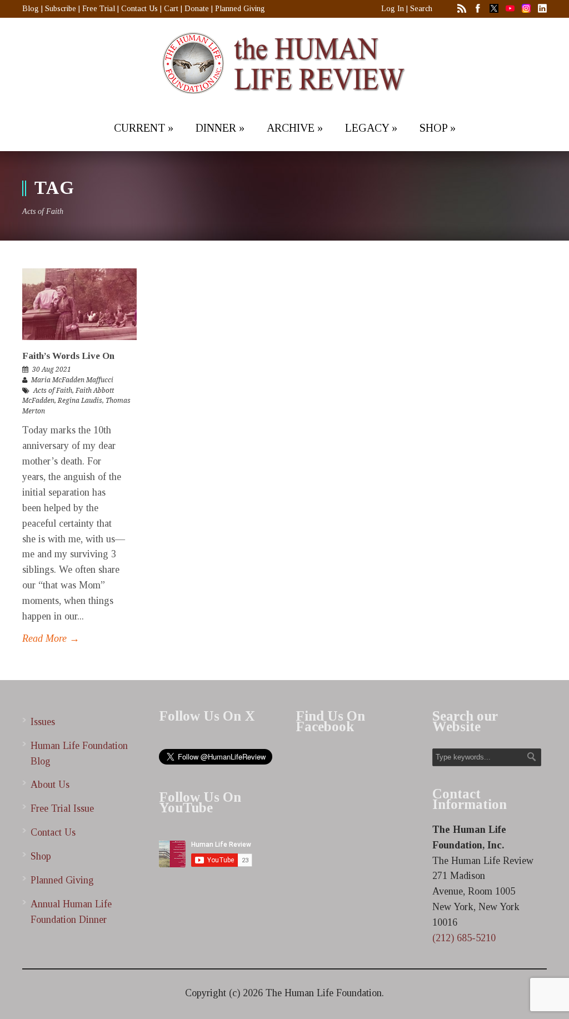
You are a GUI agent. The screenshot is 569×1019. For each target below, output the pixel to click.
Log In (392, 8)
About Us (50, 784)
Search (421, 8)
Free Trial (98, 8)
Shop (41, 856)
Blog (30, 8)
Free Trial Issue (62, 808)
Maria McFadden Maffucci (72, 380)
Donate (196, 8)
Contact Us (139, 8)
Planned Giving (240, 8)
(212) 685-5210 (464, 937)
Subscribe (60, 8)
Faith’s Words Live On (68, 356)
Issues (43, 721)
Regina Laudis (80, 400)
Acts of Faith (52, 390)
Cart (171, 8)
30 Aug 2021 (51, 369)
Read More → (50, 638)
